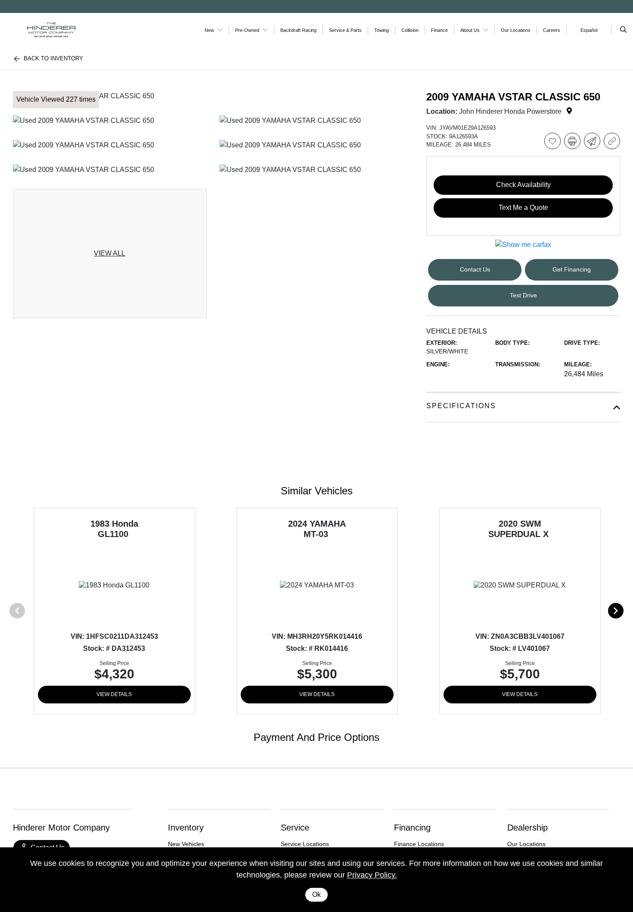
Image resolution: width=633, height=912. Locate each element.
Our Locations (526, 843)
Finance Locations (419, 843)
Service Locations (305, 843)
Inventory (186, 827)
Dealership (527, 827)
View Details (114, 694)
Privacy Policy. (372, 875)
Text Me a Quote (523, 207)
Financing (412, 827)
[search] (623, 30)
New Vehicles (186, 843)
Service (295, 827)
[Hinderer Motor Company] (52, 29)
